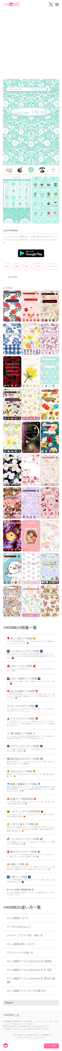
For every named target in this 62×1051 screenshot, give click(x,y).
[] (55, 1003)
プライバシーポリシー (25, 1037)
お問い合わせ (17, 1035)
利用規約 (46, 1035)
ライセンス (41, 1037)
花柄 (17, 266)
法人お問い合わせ (32, 1035)
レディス (52, 266)
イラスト (38, 266)
